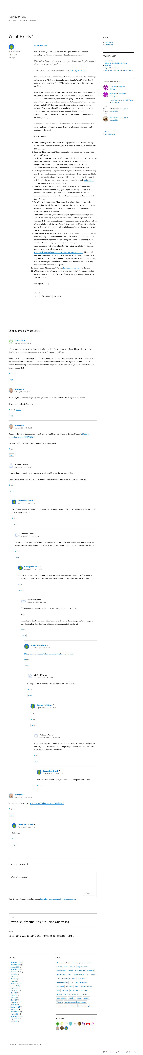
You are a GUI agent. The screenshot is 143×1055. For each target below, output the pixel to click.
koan (76, 986)
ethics (69, 975)
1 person (18, 410)
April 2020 (14, 981)
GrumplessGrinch (14, 51)
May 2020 (14, 979)
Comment (88, 893)
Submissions (109, 45)
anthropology (76, 963)
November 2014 (16, 1012)
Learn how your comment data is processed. (58, 899)
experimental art (79, 975)
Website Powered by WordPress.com (30, 1044)
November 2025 (16, 962)
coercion (72, 967)
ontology (12, 58)
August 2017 (15, 991)
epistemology (61, 975)
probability (75, 994)
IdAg (71, 982)
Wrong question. (40, 45)
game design (66, 978)
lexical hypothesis (86, 986)
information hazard (82, 982)
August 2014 (15, 1019)
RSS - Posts (108, 132)
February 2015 (15, 1007)
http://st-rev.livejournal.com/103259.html (47, 803)
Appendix (108, 65)
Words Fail (115, 102)
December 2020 (16, 972)
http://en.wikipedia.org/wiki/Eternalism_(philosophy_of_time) (49, 654)
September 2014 (16, 1016)
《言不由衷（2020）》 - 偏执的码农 (121, 100)
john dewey (60, 986)
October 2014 (15, 1014)
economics (90, 971)
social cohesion (61, 998)
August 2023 (15, 967)
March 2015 (14, 1005)
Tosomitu (60, 1002)
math (58, 990)
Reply (11, 380)
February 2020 (15, 984)
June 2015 (14, 998)
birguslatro (20, 340)
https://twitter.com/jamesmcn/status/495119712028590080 (58, 252)
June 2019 (14, 988)
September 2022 (16, 969)
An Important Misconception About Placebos (119, 70)
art (84, 963)
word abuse (72, 1006)
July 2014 (14, 1021)
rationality (85, 994)
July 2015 (14, 995)
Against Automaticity (111, 68)
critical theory (61, 971)
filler (58, 978)
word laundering (83, 1006)
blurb (65, 967)
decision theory (80, 971)
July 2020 (14, 974)
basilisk (89, 963)
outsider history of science (78, 990)
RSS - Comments (110, 134)
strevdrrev (19, 389)
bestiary (59, 967)
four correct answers (71, 268)
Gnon (74, 978)
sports (79, 998)
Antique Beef (109, 61)
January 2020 (15, 986)
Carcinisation (17, 17)
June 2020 (14, 976)
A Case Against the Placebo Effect (116, 63)
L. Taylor (113, 87)
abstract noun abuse (63, 963)
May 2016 (14, 993)
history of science (62, 982)
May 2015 (14, 1000)
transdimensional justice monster (75, 1002)
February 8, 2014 (77, 70)
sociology (72, 998)
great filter (81, 978)
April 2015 (14, 1002)
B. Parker (113, 94)
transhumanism (61, 1006)
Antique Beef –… (115, 118)
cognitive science (82, 967)
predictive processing (63, 994)
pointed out (89, 180)
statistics (86, 998)
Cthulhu (70, 971)
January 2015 (15, 1009)
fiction (93, 975)
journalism (69, 986)
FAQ (87, 975)
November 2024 (16, 965)
